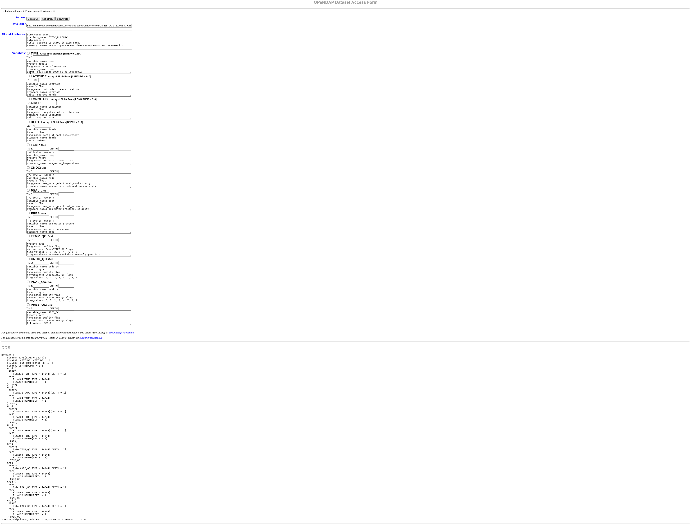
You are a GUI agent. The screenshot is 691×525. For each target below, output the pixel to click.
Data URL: (19, 24)
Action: (21, 17)
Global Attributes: (14, 34)
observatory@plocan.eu (121, 332)
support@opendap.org (91, 338)
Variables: (19, 53)
